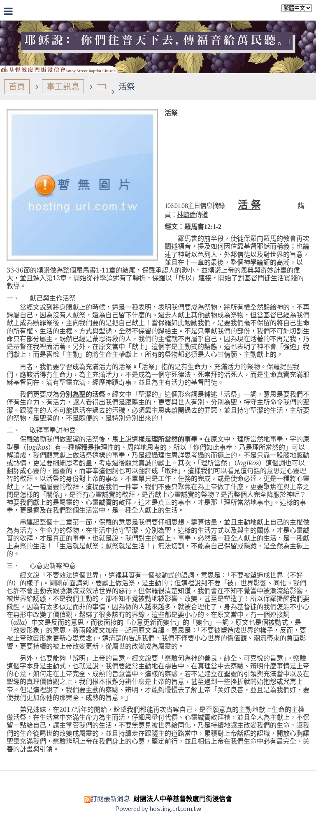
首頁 (17, 86)
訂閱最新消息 (110, 799)
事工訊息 (62, 86)
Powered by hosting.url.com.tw (158, 808)
